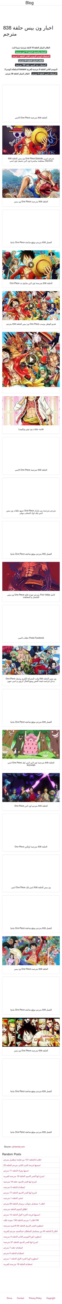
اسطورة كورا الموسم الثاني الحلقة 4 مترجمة (22, 1236)
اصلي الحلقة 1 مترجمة (13, 1198)
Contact (20, 1298)
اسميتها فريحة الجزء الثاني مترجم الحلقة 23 (22, 1165)
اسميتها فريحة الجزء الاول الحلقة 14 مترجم (21, 1214)
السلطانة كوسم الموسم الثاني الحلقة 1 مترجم (31, 56)
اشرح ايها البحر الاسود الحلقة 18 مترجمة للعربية (23, 1176)
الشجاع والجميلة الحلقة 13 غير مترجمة (31, 52)
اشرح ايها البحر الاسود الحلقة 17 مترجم (20, 1192)
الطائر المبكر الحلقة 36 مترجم (17, 73)
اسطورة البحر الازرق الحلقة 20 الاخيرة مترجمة (23, 1225)
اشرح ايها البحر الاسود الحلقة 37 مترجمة (20, 1242)
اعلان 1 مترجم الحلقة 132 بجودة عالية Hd (21, 1220)
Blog (30, 2)
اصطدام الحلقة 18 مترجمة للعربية (17, 1264)
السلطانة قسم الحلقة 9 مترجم (44, 73)
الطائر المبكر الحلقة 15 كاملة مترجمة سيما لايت (31, 47)
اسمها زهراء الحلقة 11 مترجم (16, 1170)
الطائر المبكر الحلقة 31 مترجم (31, 60)
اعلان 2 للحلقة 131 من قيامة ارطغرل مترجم (22, 1159)
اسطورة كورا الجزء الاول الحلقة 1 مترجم (20, 1258)
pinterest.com (18, 1146)
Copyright (50, 1298)
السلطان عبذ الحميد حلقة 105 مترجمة (31, 65)
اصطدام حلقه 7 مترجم (13, 1247)
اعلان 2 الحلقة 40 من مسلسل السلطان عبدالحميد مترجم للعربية (30, 1231)
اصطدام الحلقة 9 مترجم (13, 1253)
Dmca (9, 1298)
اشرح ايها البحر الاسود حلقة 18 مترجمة (20, 1181)
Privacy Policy (35, 1298)
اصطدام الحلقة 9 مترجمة (14, 1187)
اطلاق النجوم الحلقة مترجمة (15, 1209)
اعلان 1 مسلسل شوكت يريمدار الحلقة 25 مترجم (24, 1203)
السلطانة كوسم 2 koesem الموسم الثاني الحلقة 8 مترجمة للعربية (31, 69)
